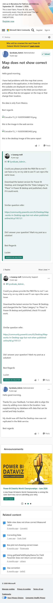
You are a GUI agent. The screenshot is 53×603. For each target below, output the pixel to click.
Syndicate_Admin (16, 52)
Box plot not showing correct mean (22, 545)
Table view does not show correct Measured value (26, 523)
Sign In (47, 30)
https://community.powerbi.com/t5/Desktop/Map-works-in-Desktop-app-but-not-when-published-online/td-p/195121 (27, 215)
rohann (23, 561)
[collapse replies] (26, 275)
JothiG (22, 571)
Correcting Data (14, 535)
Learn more (34, 46)
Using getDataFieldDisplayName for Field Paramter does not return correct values (25, 556)
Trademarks (6, 594)
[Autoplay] (22, 503)
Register (39, 30)
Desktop (7, 37)
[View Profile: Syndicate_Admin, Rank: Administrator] (5, 54)
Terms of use (38, 589)
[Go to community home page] (18, 30)
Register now (8, 21)
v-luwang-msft (17, 154)
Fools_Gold (21, 538)
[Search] (32, 30)
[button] (19, 117)
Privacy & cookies (24, 589)
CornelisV (24, 528)
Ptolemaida (24, 548)
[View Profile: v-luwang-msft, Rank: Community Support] (5, 278)
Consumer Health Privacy (35, 598)
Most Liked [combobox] (44, 269)
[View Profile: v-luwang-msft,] (7, 156)
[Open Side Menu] (3, 30)
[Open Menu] (49, 37)
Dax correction (13, 568)
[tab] (25, 503)
